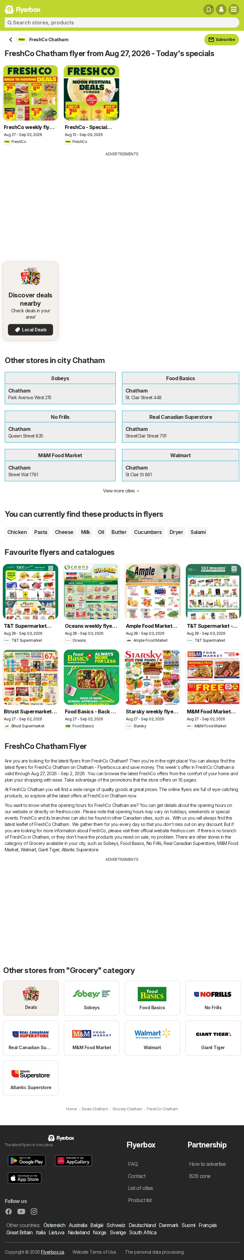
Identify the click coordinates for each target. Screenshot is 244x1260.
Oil (101, 532)
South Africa (142, 1232)
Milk (85, 532)
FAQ (133, 1164)
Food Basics (132, 843)
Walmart (28, 849)
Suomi (188, 1225)
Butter (119, 532)
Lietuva (56, 1232)
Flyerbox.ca (52, 1252)
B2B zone (200, 1176)
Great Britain (19, 1232)
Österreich (54, 1225)
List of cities (140, 1188)
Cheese (64, 532)
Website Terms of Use (94, 1252)
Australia (78, 1225)
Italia (40, 1232)
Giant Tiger (48, 849)
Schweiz (115, 1225)
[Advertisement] (122, 204)
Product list (140, 1200)
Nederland (79, 1232)
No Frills (153, 843)
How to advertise (207, 1164)
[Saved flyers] (208, 9)
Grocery (37, 843)
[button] (221, 9)
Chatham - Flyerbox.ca (98, 767)
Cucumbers (148, 532)
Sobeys (111, 843)
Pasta (40, 532)
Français (208, 1225)
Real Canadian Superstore (189, 843)
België (96, 1225)
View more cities (119, 490)
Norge (99, 1232)
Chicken (17, 532)
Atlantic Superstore (80, 849)
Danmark (168, 1225)
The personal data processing (154, 1252)
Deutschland (142, 1225)
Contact (136, 1176)
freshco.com (68, 811)
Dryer (176, 532)
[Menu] (233, 9)
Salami (198, 532)
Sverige (118, 1232)
